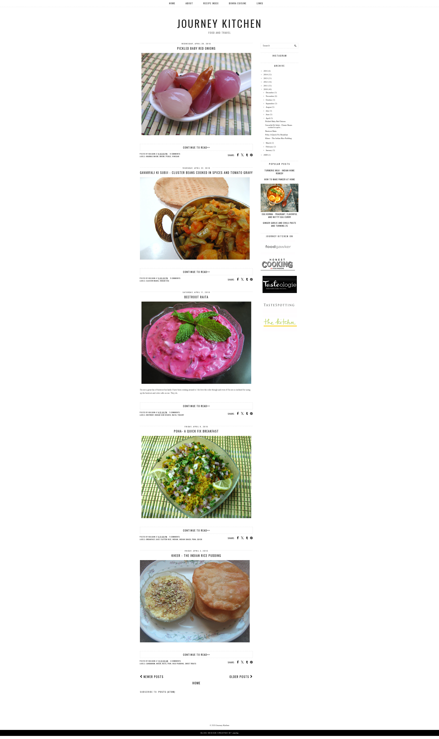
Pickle (168, 156)
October (269, 100)
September (270, 103)
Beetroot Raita (196, 297)
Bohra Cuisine (237, 3)
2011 (266, 86)
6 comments (175, 661)
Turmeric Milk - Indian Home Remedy (279, 172)
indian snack (185, 539)
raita (174, 415)
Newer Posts (153, 676)
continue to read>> (196, 147)
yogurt (181, 415)
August (268, 107)
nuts (164, 663)
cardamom (150, 663)
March (268, 143)
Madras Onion (152, 156)
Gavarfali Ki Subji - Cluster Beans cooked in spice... (278, 126)
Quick (199, 539)
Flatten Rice (166, 539)
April (268, 118)
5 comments (175, 278)
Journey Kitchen (219, 23)
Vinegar (175, 156)
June (267, 114)
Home (172, 3)
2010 (266, 89)
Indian (175, 539)
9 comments (175, 153)
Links (260, 3)
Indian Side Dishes (163, 415)
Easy (158, 539)
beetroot (150, 415)
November (270, 96)
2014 (266, 75)
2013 (266, 78)
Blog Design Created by (220, 733)
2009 (266, 155)
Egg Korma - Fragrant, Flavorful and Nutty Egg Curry (279, 215)
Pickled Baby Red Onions (196, 48)
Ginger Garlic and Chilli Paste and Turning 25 (279, 224)
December (270, 92)
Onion (162, 156)
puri (169, 663)
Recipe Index (211, 3)
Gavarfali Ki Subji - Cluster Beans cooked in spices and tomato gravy (196, 172)
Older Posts (239, 676)
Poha (194, 539)
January (269, 150)
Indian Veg (164, 280)
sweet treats (190, 663)
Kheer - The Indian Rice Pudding (196, 555)
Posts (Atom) (166, 691)
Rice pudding (178, 663)
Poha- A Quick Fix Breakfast (196, 431)
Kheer (158, 663)
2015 (266, 71)
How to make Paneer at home (279, 179)
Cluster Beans (152, 280)
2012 (266, 82)
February (269, 147)
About (189, 3)
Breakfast (150, 539)
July (267, 111)
